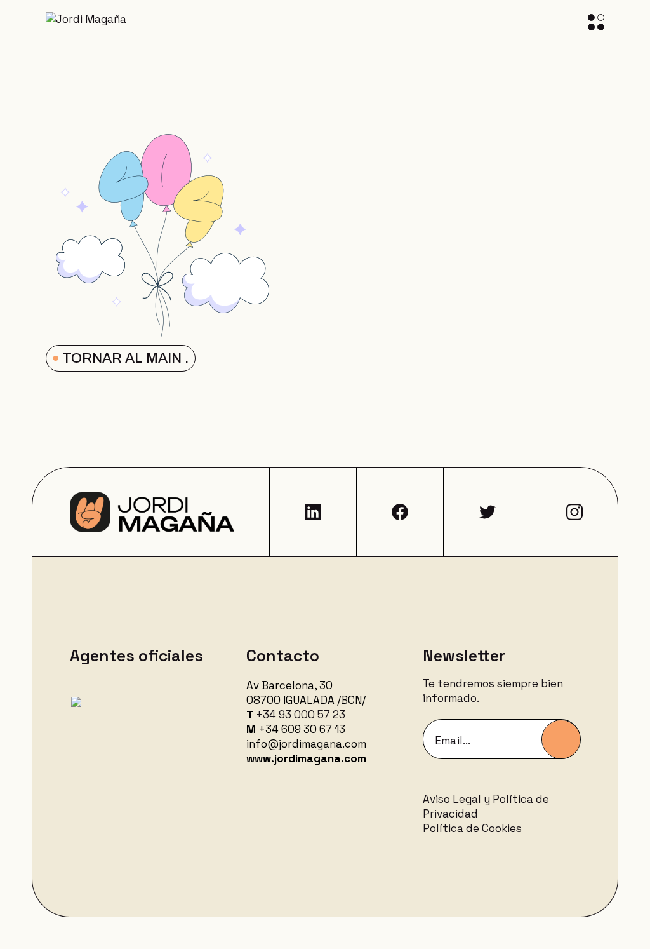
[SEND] (561, 739)
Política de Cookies (472, 828)
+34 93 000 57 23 (300, 715)
